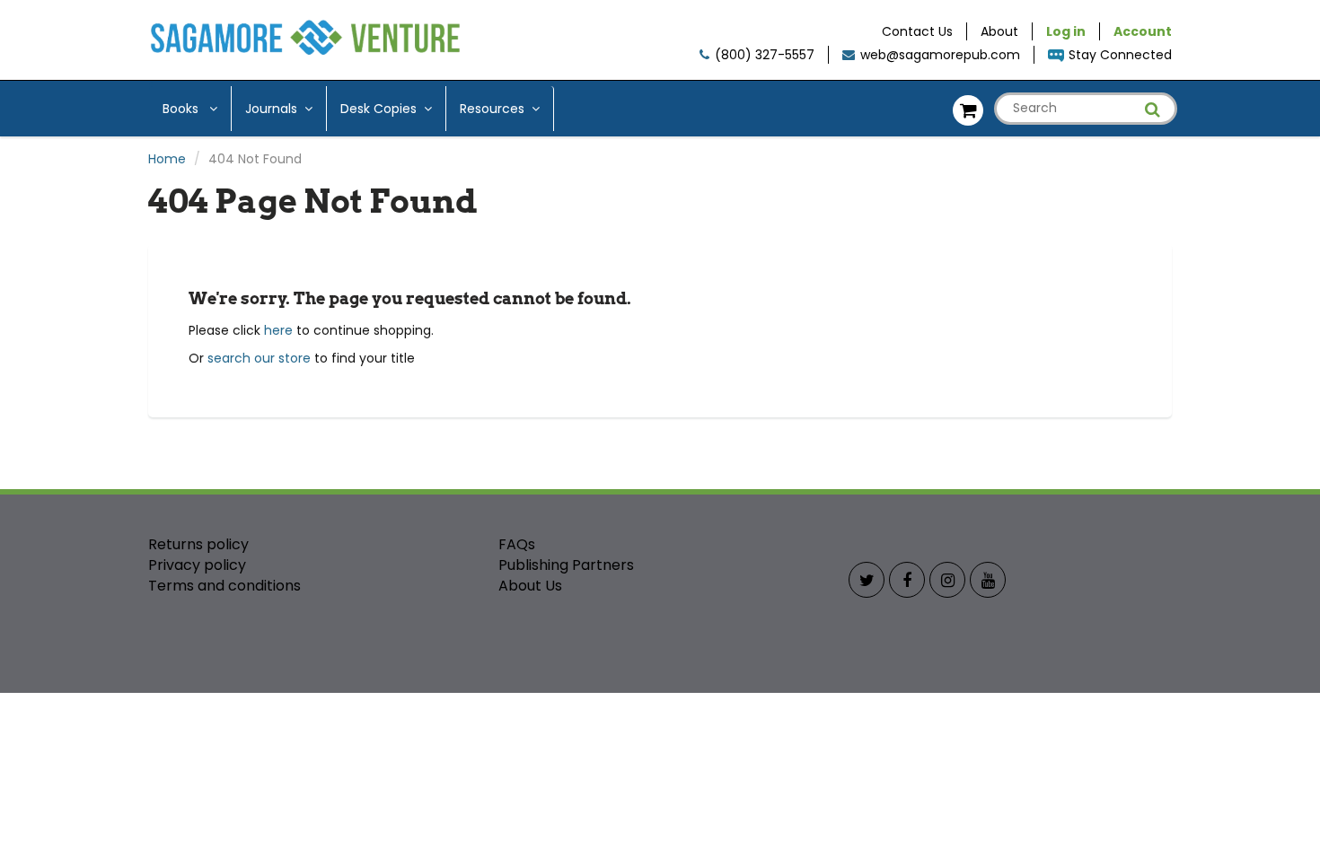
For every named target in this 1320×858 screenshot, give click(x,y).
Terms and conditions (224, 585)
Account (1142, 31)
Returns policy (198, 544)
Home (167, 159)
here (278, 330)
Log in (1066, 31)
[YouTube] (988, 580)
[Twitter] (866, 580)
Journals (271, 109)
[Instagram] (947, 580)
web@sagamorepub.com (940, 55)
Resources (492, 109)
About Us (530, 585)
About (999, 31)
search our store (259, 358)
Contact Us (917, 31)
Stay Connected (1120, 55)
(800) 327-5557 (764, 55)
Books (182, 109)
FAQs (516, 544)
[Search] (1152, 109)
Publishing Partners (566, 565)
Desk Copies (378, 109)
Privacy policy (197, 565)
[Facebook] (907, 580)
